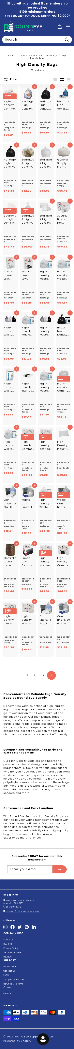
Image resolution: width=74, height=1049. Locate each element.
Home (10, 55)
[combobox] (37, 39)
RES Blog (7, 943)
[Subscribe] (59, 869)
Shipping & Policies (13, 979)
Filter (13, 79)
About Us (8, 939)
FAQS (5, 975)
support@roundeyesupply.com (23, 911)
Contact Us (9, 970)
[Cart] (59, 26)
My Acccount (10, 966)
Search (7, 993)
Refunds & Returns (13, 983)
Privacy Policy (10, 948)
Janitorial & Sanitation (30, 55)
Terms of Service (12, 952)
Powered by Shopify (17, 1041)
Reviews (7, 956)
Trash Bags (51, 55)
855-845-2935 (13, 906)
